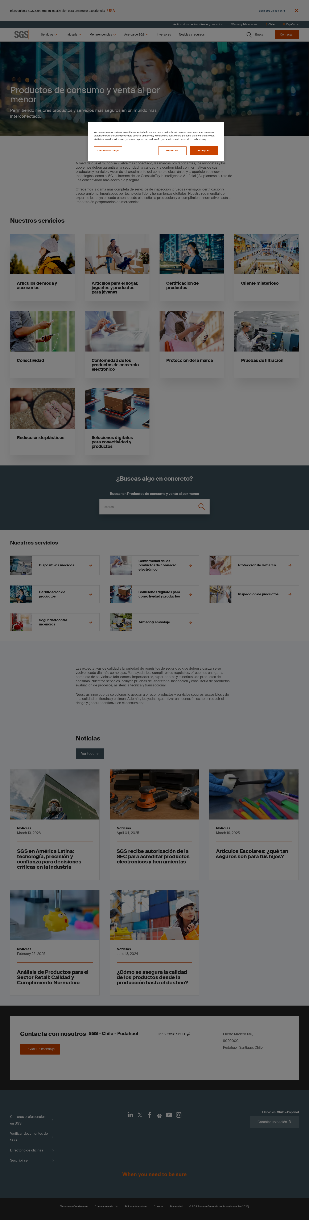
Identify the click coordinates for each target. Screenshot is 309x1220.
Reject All (172, 150)
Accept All (203, 150)
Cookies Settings (108, 150)
